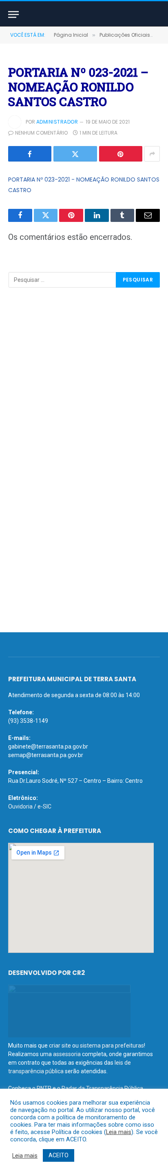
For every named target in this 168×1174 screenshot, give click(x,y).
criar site (60, 1045)
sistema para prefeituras (112, 1045)
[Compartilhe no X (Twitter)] (75, 154)
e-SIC (44, 806)
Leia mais (118, 1132)
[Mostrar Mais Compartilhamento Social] (152, 154)
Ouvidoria (20, 806)
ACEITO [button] (59, 1155)
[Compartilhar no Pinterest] (120, 154)
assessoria (67, 1054)
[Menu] (13, 14)
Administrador (57, 121)
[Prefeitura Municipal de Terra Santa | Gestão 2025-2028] (83, 14)
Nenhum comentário (41, 132)
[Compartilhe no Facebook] (29, 154)
